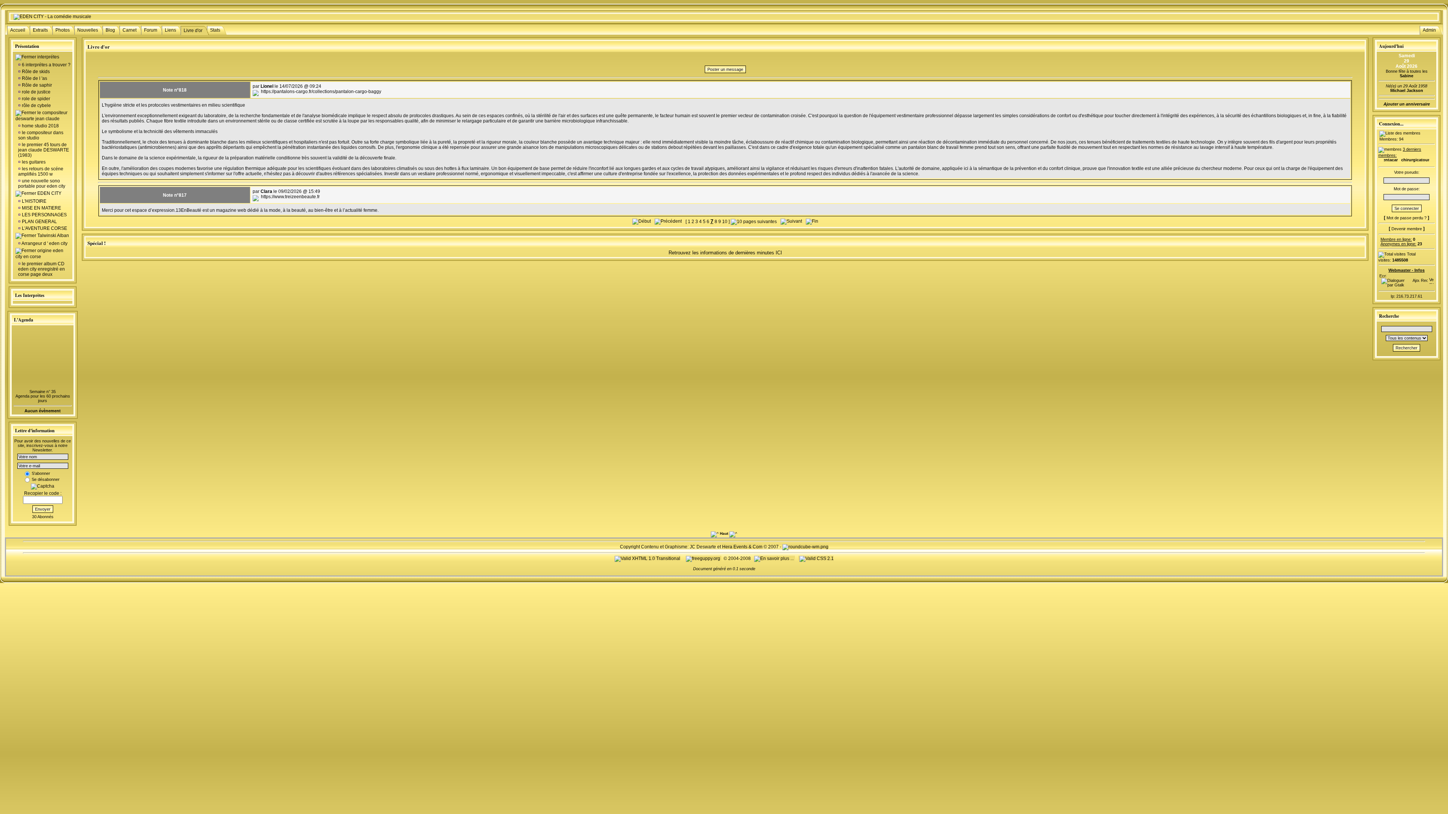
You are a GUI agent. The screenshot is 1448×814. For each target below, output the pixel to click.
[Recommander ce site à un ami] (1424, 279)
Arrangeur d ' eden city (44, 243)
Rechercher (1406, 348)
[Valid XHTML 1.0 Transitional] (647, 558)
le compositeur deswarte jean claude (41, 115)
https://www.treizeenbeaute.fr (290, 196)
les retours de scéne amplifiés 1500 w (40, 171)
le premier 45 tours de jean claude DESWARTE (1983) (43, 150)
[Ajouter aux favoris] (1416, 279)
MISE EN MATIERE (41, 208)
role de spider (35, 98)
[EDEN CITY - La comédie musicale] (52, 16)
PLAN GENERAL (39, 221)
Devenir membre (1406, 228)
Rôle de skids (35, 71)
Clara (266, 191)
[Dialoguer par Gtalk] (1395, 285)
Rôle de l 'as (34, 78)
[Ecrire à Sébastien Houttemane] (1382, 274)
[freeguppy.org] (703, 558)
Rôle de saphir (36, 85)
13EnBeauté (189, 210)
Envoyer (43, 509)
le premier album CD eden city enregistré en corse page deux (41, 269)
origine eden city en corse (39, 253)
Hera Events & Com (742, 546)
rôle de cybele (36, 105)
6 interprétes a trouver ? (46, 64)
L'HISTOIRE (34, 201)
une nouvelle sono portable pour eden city (41, 183)
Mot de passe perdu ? (1407, 218)
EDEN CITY (49, 193)
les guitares (33, 162)
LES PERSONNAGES (44, 214)
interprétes (48, 57)
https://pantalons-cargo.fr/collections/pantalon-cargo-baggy (321, 91)
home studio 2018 (40, 126)
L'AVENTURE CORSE (44, 228)
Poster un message (725, 69)
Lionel (267, 86)
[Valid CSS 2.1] (816, 558)
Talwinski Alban (53, 235)
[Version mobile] (1431, 279)
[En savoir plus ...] (774, 558)
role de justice (36, 92)
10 (724, 221)
